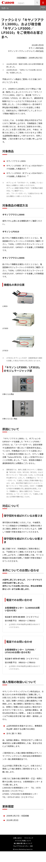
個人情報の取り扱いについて (23, 843)
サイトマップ (28, 838)
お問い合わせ (17, 838)
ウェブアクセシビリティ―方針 (23, 846)
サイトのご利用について (23, 841)
